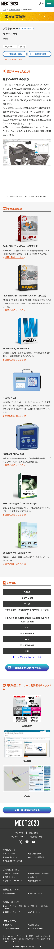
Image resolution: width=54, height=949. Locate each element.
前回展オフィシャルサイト (13, 861)
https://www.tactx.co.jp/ (27, 657)
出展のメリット (10, 925)
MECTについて (10, 853)
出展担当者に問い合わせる (28, 667)
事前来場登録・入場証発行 (38, 873)
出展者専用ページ (36, 928)
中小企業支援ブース (12, 928)
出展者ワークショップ (12, 912)
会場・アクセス (10, 877)
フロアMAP (26, 28)
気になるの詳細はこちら (13, 59)
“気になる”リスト (35, 893)
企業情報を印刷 (40, 54)
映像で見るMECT (11, 857)
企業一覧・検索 (10, 893)
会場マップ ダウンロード (13, 880)
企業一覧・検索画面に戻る (27, 810)
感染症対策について (36, 880)
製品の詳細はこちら (14, 257)
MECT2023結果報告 (36, 857)
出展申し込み (34, 925)
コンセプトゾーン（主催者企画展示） (15, 907)
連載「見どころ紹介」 (12, 873)
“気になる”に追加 (15, 54)
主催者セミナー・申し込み (38, 906)
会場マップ (33, 877)
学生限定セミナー (35, 912)
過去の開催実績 (35, 853)
